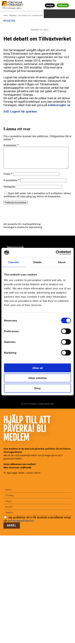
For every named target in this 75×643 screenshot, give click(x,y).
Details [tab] (37, 262)
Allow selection (37, 378)
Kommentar (11, 145)
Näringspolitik (15, 247)
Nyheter (13, 15)
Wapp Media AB (46, 404)
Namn (7, 173)
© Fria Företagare (29, 404)
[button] (72, 5)
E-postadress (11, 180)
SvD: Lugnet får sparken (20, 111)
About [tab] (61, 262)
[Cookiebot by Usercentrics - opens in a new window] (55, 252)
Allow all (37, 367)
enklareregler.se (59, 105)
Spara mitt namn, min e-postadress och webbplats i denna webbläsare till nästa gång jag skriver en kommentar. (37, 195)
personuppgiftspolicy (21, 520)
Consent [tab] (13, 262)
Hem (5, 15)
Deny (37, 388)
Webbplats (9, 186)
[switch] (66, 331)
